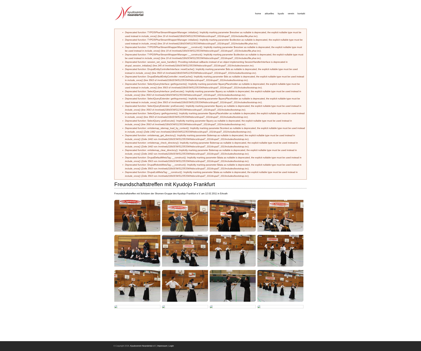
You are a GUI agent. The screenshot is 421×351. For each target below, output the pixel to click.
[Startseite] (130, 20)
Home (258, 13)
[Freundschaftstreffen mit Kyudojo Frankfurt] (138, 232)
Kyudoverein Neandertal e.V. (143, 346)
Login (171, 346)
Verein (291, 13)
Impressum (162, 346)
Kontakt (301, 13)
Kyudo (281, 13)
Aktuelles (269, 13)
